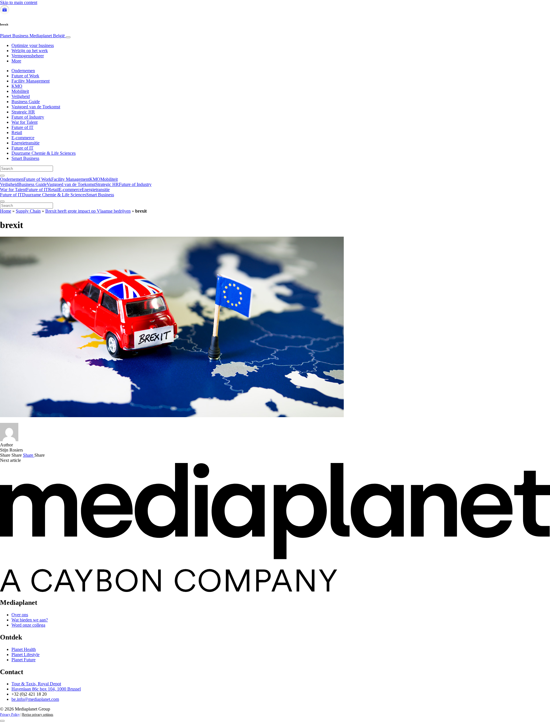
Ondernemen (23, 70)
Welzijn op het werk (29, 50)
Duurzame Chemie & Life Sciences (43, 153)
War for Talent (24, 122)
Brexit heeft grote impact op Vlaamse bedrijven (88, 211)
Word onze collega (28, 625)
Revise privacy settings (37, 715)
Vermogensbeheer (27, 55)
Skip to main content (18, 2)
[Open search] (2, 175)
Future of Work (25, 75)
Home (5, 211)
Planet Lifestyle (25, 654)
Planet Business (32, 35)
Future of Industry (27, 117)
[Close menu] (2, 201)
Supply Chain (28, 211)
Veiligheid (20, 96)
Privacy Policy (10, 715)
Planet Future (23, 659)
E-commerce (22, 137)
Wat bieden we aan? (29, 619)
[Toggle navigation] (68, 37)
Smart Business (25, 158)
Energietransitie (25, 142)
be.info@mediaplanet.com (35, 699)
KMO (16, 86)
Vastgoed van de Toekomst (35, 106)
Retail (16, 132)
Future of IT (22, 127)
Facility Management (30, 81)
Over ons (19, 614)
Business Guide (25, 101)
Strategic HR (23, 111)
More (16, 60)
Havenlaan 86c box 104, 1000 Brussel (46, 688)
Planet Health (23, 649)
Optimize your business (32, 45)
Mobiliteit (20, 91)
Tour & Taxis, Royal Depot (36, 683)
